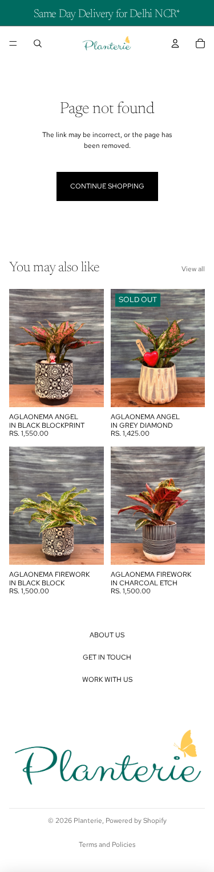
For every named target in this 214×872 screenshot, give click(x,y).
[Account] (175, 43)
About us (107, 635)
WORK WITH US (107, 679)
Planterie (88, 820)
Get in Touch (107, 657)
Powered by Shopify (136, 820)
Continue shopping (107, 186)
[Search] (37, 43)
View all (193, 269)
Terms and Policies (107, 844)
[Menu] (13, 43)
